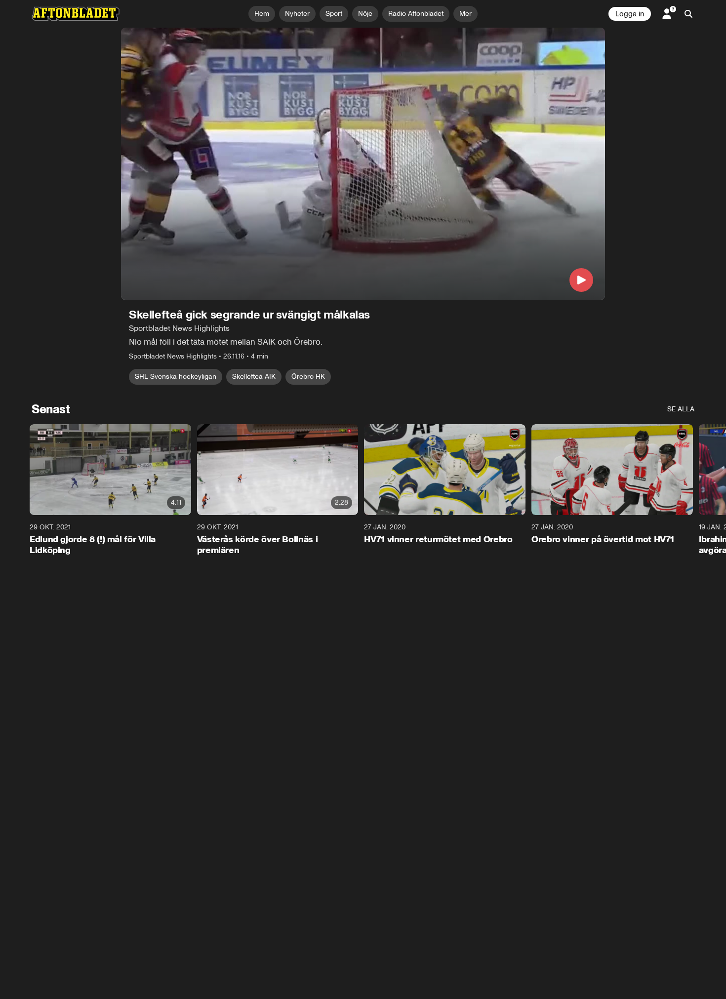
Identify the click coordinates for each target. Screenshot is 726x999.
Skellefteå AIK (254, 376)
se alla (680, 409)
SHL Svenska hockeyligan (175, 376)
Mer (465, 13)
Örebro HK (308, 376)
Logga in (629, 13)
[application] (363, 164)
